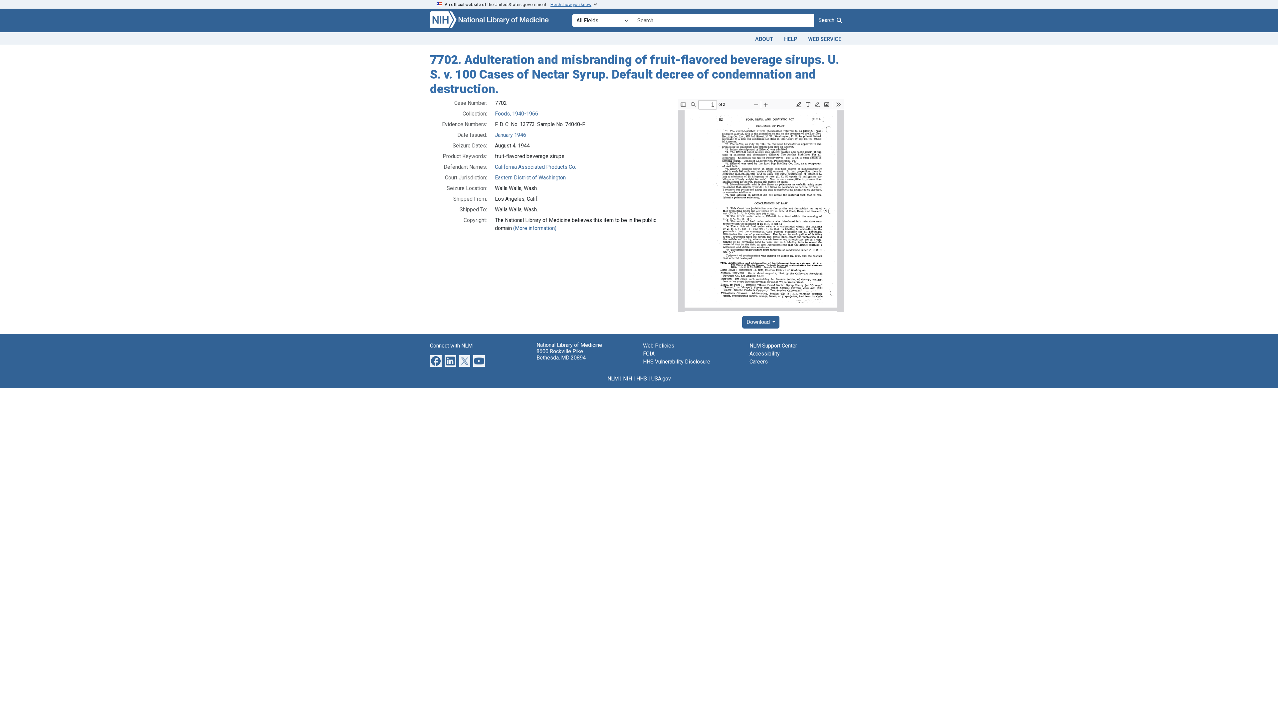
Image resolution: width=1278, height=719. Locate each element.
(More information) (534, 228)
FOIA (649, 354)
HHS (641, 378)
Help (790, 39)
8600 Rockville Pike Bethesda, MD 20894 (561, 354)
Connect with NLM (451, 346)
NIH (627, 378)
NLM (613, 378)
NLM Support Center (773, 346)
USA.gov (661, 378)
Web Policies (658, 346)
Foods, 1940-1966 (516, 114)
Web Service (824, 39)
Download (758, 322)
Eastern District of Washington (530, 177)
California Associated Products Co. (535, 167)
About (764, 39)
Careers (758, 362)
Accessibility (764, 354)
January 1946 (510, 135)
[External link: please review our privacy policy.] (436, 361)
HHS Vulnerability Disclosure (676, 362)
